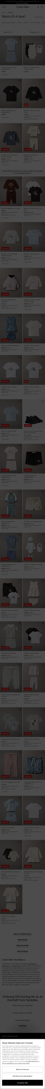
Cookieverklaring (32, 1061)
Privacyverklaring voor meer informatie (16, 1063)
